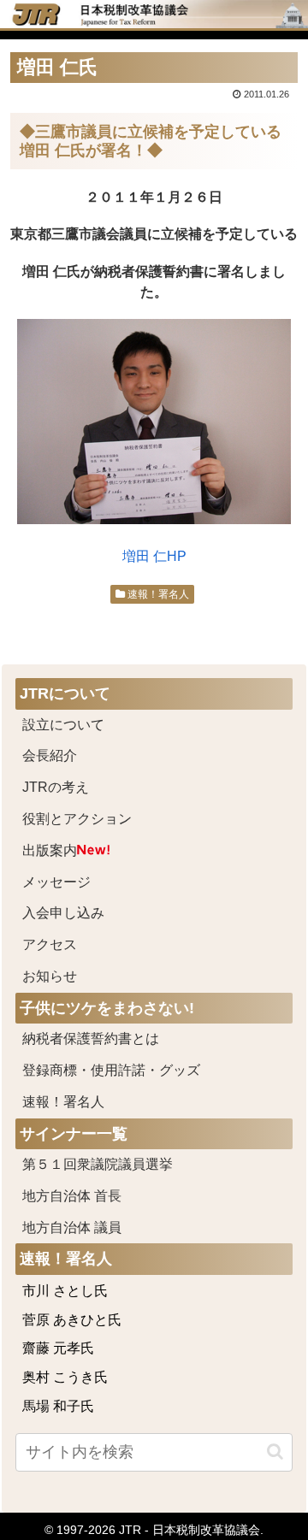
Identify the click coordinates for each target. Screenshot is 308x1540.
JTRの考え (55, 787)
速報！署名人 (157, 594)
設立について (63, 724)
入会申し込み (63, 913)
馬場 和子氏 (58, 1406)
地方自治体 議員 (71, 1227)
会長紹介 (49, 755)
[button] (275, 1451)
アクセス (49, 944)
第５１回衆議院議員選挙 (97, 1164)
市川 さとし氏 (65, 1290)
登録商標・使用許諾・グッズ (111, 1070)
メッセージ (56, 882)
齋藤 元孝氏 (58, 1348)
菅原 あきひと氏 (71, 1320)
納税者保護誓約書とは (90, 1038)
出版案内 (49, 850)
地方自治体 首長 (92, 1196)
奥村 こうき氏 (65, 1377)
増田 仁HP (154, 556)
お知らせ (49, 976)
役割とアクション (77, 818)
